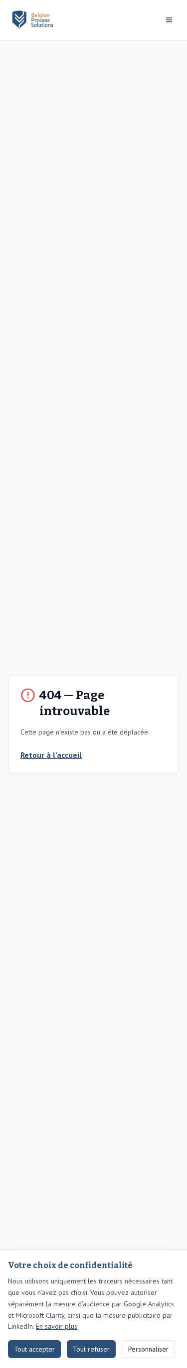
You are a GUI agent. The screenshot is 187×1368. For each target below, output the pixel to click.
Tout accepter (34, 1349)
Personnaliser (148, 1349)
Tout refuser (91, 1349)
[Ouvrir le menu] (169, 20)
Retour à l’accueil (51, 755)
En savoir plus (56, 1326)
